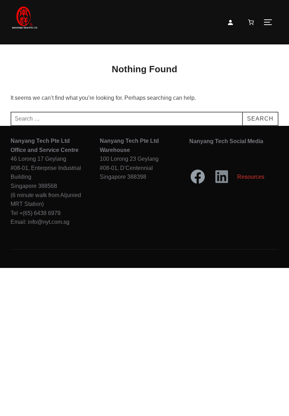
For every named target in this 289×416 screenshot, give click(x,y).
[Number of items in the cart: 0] (251, 22)
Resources (250, 177)
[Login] (230, 22)
